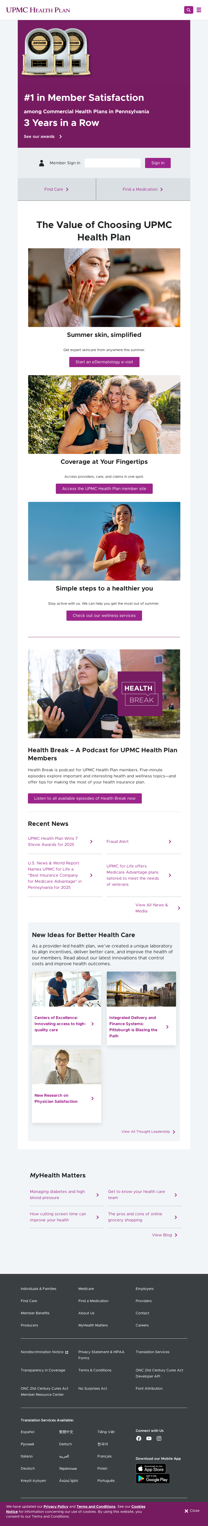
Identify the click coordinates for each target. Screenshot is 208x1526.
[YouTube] (149, 1440)
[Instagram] (159, 1440)
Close (194, 1511)
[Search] (188, 10)
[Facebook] (139, 1440)
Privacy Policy (56, 1506)
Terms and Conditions (96, 1506)
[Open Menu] (199, 10)
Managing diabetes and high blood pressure (57, 1195)
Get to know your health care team (136, 1195)
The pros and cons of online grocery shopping (135, 1217)
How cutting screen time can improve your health (58, 1217)
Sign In (157, 163)
